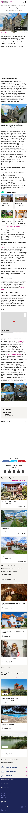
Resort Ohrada (18, 203)
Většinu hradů (5, 247)
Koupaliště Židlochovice (8, 724)
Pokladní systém (5, 803)
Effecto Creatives (5, 810)
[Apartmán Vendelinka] (14, 545)
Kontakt (3, 795)
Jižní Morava (7, 5)
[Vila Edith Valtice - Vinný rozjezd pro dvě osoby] (14, 620)
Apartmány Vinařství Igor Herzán (11, 501)
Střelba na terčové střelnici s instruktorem (13, 659)
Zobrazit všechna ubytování (13, 226)
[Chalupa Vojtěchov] (21, 214)
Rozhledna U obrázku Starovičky (10, 698)
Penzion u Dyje (6, 528)
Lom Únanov (5, 751)
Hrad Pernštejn (22, 5)
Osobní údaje (4, 793)
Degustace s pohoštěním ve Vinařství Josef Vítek (13, 604)
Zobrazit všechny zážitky (19, 582)
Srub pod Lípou (5, 203)
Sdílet (5, 32)
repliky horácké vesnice (14, 354)
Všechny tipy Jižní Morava (19, 677)
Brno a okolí (14, 5)
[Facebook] (19, 807)
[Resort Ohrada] (21, 198)
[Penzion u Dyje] (14, 518)
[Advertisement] (14, 62)
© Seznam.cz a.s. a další (21, 332)
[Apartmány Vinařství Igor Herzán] (14, 491)
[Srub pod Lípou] (7, 198)
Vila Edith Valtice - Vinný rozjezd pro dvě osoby (13, 631)
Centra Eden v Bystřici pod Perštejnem (12, 342)
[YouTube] (25, 807)
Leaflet (15, 332)
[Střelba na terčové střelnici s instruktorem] (14, 648)
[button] (25, 314)
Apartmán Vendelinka (8, 556)
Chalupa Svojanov (6, 220)
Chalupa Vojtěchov (19, 220)
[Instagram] (22, 807)
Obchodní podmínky (6, 792)
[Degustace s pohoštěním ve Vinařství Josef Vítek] (14, 592)
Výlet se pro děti (5, 379)
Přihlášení (3, 797)
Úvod (2, 5)
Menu (25, 2)
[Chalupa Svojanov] (7, 214)
